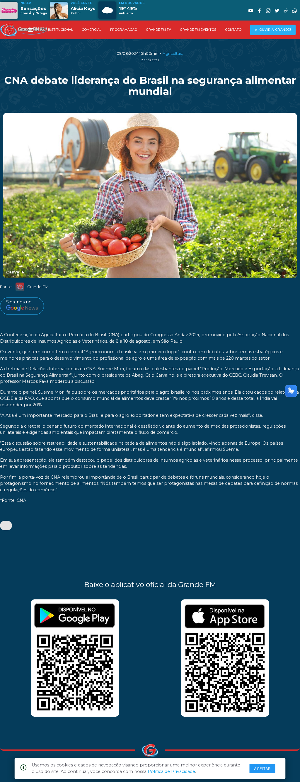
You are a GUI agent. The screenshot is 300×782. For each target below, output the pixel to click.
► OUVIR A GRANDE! (273, 30)
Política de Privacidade (171, 771)
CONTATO (233, 30)
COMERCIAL (91, 30)
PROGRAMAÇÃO (123, 30)
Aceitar (262, 768)
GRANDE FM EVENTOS (198, 30)
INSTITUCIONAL (60, 30)
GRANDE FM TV (158, 30)
